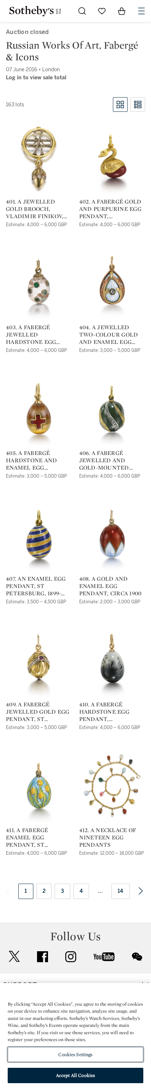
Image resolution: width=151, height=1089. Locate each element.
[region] (75, 1036)
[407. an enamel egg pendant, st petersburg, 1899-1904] (39, 534)
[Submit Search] (82, 11)
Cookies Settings (75, 1054)
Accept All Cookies (75, 1075)
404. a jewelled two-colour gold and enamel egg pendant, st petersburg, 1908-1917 (112, 335)
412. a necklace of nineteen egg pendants (107, 838)
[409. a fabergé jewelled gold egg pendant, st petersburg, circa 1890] (39, 660)
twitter (14, 956)
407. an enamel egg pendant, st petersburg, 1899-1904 (36, 586)
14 (121, 891)
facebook (42, 956)
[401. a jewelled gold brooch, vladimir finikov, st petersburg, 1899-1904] (38, 157)
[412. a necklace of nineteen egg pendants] (112, 785)
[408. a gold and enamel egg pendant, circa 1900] (112, 534)
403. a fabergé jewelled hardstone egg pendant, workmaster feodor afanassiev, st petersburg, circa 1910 (36, 335)
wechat (137, 957)
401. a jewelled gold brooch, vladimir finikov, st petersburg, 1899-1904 (38, 209)
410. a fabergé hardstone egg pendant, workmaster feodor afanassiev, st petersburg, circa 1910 (109, 712)
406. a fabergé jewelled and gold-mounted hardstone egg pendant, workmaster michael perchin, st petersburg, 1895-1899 (112, 460)
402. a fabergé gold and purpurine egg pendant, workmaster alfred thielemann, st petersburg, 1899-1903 (110, 209)
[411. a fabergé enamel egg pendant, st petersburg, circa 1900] (39, 785)
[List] (137, 104)
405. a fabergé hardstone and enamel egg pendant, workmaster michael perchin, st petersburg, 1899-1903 (39, 460)
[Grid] (120, 104)
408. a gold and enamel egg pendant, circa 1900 (110, 586)
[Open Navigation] (141, 10)
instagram (70, 956)
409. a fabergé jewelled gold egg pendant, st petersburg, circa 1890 (37, 712)
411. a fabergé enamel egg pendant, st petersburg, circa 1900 (35, 838)
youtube (104, 956)
